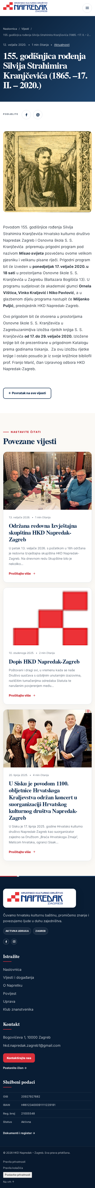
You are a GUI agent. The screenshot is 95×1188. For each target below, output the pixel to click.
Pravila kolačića (13, 1168)
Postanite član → (15, 1068)
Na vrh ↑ (8, 1181)
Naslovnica (10, 28)
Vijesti (25, 28)
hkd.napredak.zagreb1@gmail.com (32, 1045)
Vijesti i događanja (18, 977)
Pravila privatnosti (14, 1161)
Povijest (9, 993)
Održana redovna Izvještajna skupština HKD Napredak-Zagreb (43, 532)
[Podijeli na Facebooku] (26, 114)
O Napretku (12, 985)
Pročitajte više (20, 573)
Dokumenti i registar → (19, 1133)
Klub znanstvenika (18, 1009)
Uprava (9, 1001)
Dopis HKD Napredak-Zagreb (44, 661)
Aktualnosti (62, 44)
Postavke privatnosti (17, 1174)
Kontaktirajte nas (19, 1058)
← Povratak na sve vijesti (27, 393)
